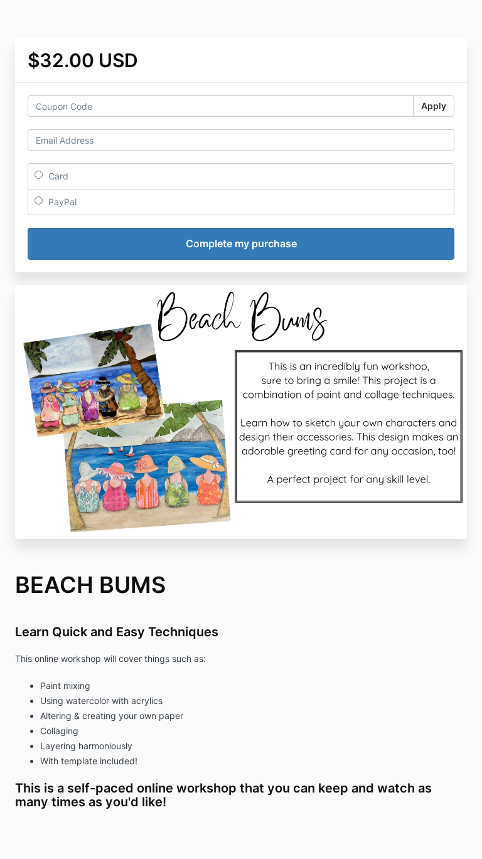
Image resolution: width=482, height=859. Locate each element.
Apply (433, 105)
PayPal (61, 201)
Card (57, 176)
